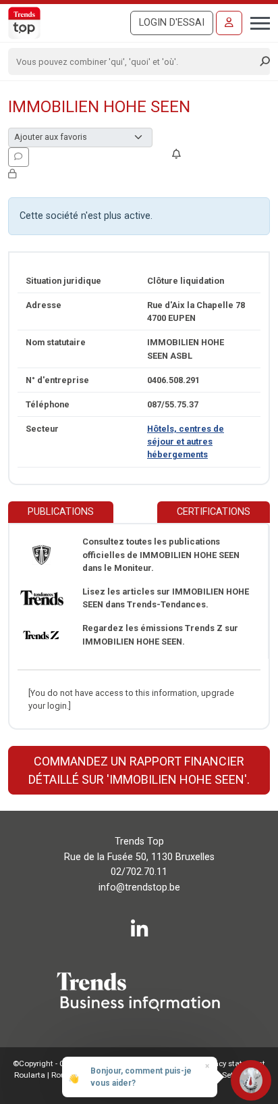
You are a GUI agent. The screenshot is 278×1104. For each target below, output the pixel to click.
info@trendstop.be (139, 887)
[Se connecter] (229, 23)
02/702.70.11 (139, 872)
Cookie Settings (224, 1075)
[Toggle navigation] (256, 21)
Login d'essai (171, 22)
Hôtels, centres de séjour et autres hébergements (185, 441)
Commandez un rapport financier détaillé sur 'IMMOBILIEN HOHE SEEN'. (139, 770)
